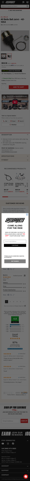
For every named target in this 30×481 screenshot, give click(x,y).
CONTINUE (15, 245)
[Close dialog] (27, 214)
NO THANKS (15, 261)
